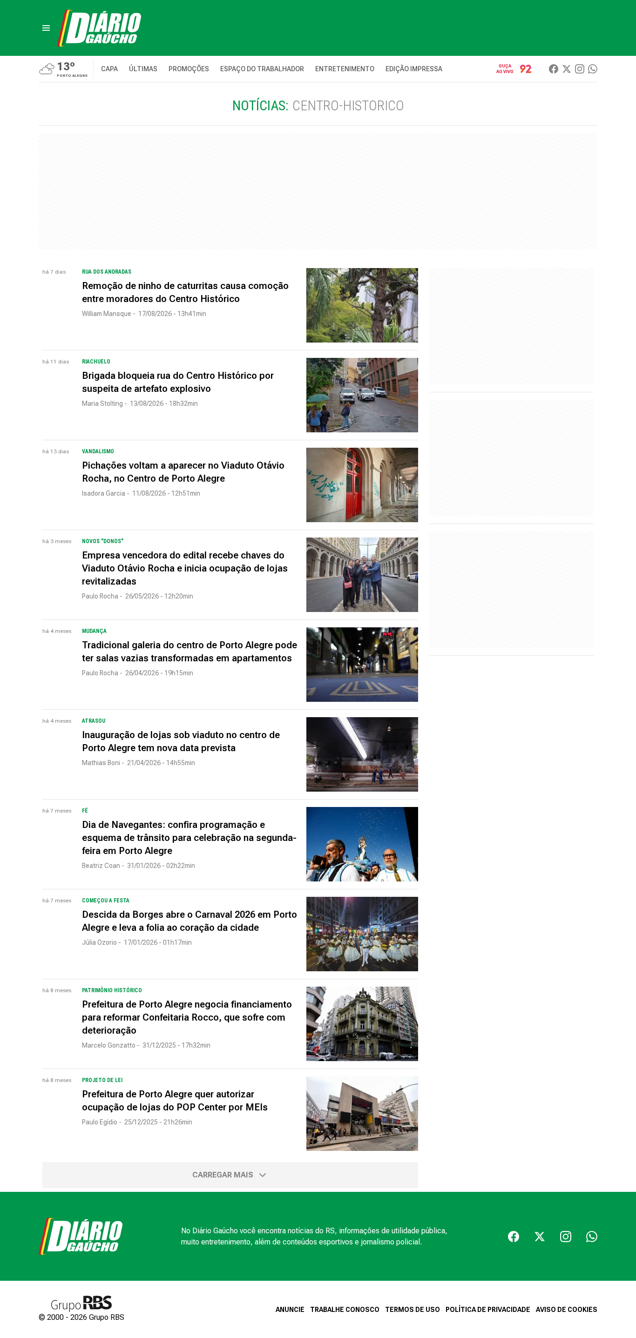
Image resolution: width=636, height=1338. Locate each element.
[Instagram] (579, 69)
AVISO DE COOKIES (566, 1309)
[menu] (46, 28)
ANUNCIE (290, 1309)
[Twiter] (566, 69)
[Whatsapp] (592, 69)
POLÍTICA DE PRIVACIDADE (488, 1309)
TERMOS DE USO (412, 1309)
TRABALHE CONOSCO (344, 1309)
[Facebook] (553, 69)
